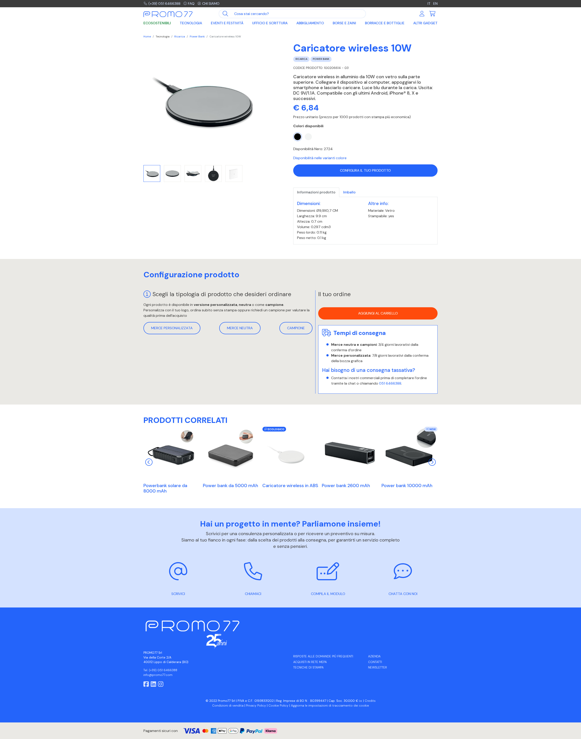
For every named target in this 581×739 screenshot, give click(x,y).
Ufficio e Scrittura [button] (270, 23)
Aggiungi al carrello (378, 313)
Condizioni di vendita (228, 705)
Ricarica (179, 36)
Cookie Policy (278, 705)
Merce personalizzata (172, 328)
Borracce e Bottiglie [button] (384, 23)
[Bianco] (308, 136)
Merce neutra (240, 328)
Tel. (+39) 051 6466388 (160, 670)
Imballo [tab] (349, 192)
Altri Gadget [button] (425, 23)
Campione (296, 328)
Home (147, 36)
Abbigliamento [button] (310, 23)
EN (435, 3)
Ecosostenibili (157, 23)
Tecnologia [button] (191, 23)
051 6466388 (390, 383)
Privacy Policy (256, 705)
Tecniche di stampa (308, 667)
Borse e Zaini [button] (344, 23)
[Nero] (297, 136)
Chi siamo (210, 3)
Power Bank (197, 36)
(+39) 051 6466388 (164, 3)
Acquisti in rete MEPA (310, 662)
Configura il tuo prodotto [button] (365, 170)
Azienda (374, 656)
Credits (370, 701)
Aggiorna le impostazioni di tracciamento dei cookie (330, 705)
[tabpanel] (365, 220)
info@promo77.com (157, 675)
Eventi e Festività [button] (227, 23)
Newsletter (377, 667)
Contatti (375, 662)
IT (429, 3)
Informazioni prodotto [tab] (316, 192)
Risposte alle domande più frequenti (323, 656)
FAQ (191, 3)
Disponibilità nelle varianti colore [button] (320, 158)
